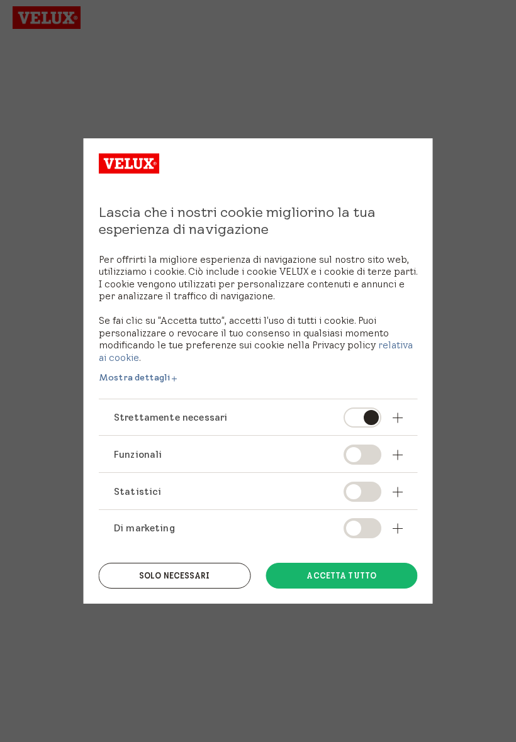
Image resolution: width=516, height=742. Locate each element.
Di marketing (144, 528)
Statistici (138, 491)
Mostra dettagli (134, 377)
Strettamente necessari (170, 417)
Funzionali (138, 454)
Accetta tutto (341, 575)
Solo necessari (174, 575)
